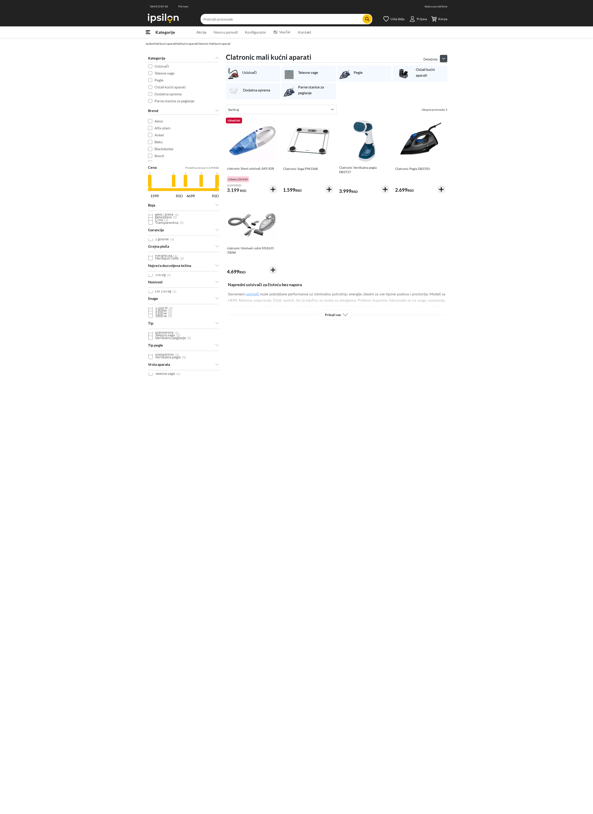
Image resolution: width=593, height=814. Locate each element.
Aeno (159, 121)
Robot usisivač (401, 306)
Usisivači (162, 66)
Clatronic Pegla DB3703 (412, 169)
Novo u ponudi (226, 32)
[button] (443, 58)
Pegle (159, 80)
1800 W (163, 315)
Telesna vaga (167, 373)
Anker (159, 135)
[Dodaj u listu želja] (274, 122)
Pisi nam (183, 6)
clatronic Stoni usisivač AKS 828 (250, 168)
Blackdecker (164, 149)
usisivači (252, 294)
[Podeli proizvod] (274, 138)
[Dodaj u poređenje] (274, 130)
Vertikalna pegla (170, 357)
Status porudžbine (436, 6)
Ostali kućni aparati (170, 87)
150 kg (163, 274)
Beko (159, 142)
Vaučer (285, 32)
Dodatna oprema (168, 94)
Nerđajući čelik (169, 258)
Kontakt (304, 32)
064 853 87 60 (159, 6)
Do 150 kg (165, 291)
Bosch (159, 155)
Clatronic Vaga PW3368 (300, 169)
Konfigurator (255, 32)
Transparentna (169, 222)
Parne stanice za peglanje (174, 101)
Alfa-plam (162, 128)
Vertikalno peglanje (173, 337)
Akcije (201, 32)
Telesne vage (164, 73)
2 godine (164, 239)
